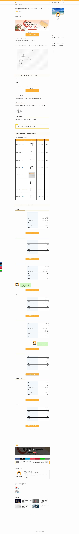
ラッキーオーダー (23, 55)
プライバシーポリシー (38, 531)
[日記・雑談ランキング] (17, 491)
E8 (21, 63)
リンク (39, 144)
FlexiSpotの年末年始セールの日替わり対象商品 (26, 57)
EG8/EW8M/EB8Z (24, 189)
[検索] (63, 0)
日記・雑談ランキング (18, 492)
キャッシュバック (23, 54)
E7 (21, 61)
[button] (17, 459)
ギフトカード (22, 53)
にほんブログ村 (17, 488)
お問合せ (43, 531)
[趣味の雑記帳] (15, 2)
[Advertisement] (32, 436)
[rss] (62, 0)
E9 (21, 65)
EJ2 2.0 (23, 196)
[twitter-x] (61, 0)
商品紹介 (17, 11)
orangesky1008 (19, 476)
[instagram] (27, 477)
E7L (21, 62)
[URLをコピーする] (47, 459)
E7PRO (23, 144)
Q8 (21, 64)
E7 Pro (22, 60)
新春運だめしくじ (23, 56)
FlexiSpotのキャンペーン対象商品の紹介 (25, 59)
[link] (25, 477)
